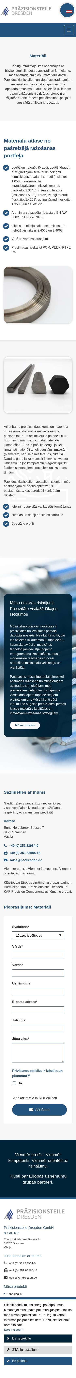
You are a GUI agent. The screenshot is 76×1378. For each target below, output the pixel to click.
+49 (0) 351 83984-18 (24, 853)
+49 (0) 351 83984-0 (23, 845)
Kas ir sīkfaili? (14, 1330)
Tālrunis (18, 1020)
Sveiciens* (20, 927)
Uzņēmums (21, 983)
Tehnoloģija (14, 1293)
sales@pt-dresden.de (25, 860)
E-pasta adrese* (24, 1002)
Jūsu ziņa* (20, 1039)
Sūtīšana (42, 1110)
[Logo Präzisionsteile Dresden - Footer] (38, 1214)
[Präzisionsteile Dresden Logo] (15, 11)
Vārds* (17, 946)
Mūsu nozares (25, 725)
